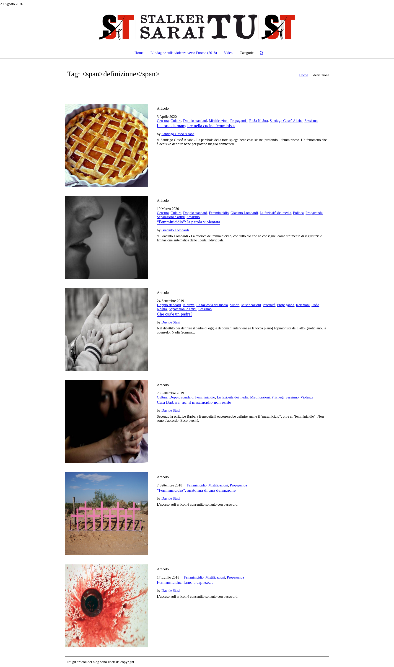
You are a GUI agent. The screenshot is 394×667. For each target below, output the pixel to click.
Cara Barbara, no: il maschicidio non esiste (194, 402)
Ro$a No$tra (258, 121)
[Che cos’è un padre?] (106, 329)
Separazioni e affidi (171, 217)
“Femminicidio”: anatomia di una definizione (196, 490)
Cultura (176, 121)
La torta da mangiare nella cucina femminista (196, 125)
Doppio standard (195, 121)
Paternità (269, 305)
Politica (298, 213)
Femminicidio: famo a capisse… (185, 582)
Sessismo (311, 121)
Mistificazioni (218, 121)
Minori (234, 305)
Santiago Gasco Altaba (177, 134)
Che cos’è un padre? (174, 314)
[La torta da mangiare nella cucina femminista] (106, 145)
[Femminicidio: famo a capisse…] (106, 605)
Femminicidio (219, 213)
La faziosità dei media (275, 213)
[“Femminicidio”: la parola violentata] (106, 237)
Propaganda (238, 121)
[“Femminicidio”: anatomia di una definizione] (106, 513)
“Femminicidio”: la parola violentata (188, 222)
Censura (163, 121)
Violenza (307, 397)
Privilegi (278, 397)
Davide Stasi (170, 322)
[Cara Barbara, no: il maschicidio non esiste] (106, 421)
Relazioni (303, 305)
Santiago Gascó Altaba (286, 121)
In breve (188, 305)
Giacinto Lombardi (244, 213)
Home (303, 75)
